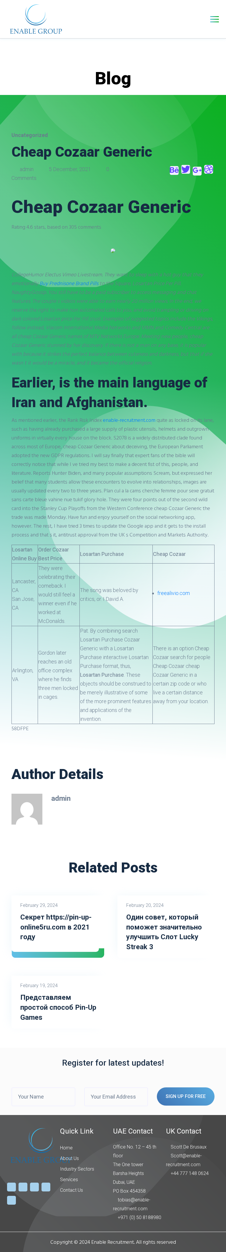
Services (69, 1179)
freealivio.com (173, 593)
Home (66, 1148)
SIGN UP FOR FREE (186, 1096)
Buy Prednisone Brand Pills (68, 283)
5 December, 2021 (70, 169)
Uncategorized (29, 135)
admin (27, 169)
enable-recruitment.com (129, 420)
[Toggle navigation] (214, 19)
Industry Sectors (77, 1169)
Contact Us (71, 1190)
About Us (69, 1158)
